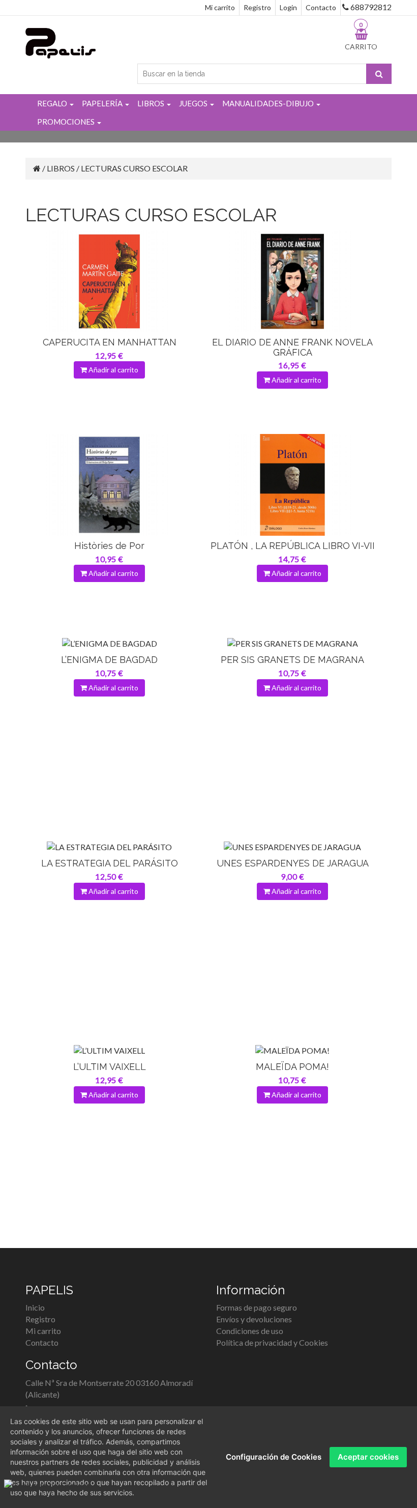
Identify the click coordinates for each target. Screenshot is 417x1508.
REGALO (53, 103)
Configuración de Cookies (273, 1457)
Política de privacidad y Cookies (272, 1342)
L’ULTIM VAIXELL (109, 1066)
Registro (257, 7)
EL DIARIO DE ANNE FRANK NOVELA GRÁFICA (292, 347)
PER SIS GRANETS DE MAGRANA (292, 659)
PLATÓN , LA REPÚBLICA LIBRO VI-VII (293, 545)
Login (288, 7)
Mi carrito (220, 7)
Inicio (35, 1307)
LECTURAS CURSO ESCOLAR (134, 168)
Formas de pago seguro (256, 1307)
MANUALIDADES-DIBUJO (268, 103)
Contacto (321, 7)
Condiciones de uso (249, 1331)
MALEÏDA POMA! (292, 1066)
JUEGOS (194, 103)
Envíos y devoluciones (254, 1319)
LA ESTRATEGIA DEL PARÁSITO (109, 863)
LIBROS (151, 103)
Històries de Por (109, 545)
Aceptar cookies (368, 1457)
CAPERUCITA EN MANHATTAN (109, 342)
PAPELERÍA (103, 103)
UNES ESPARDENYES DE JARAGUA (293, 863)
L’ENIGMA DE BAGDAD (109, 659)
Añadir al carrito (112, 369)
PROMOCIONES (66, 121)
